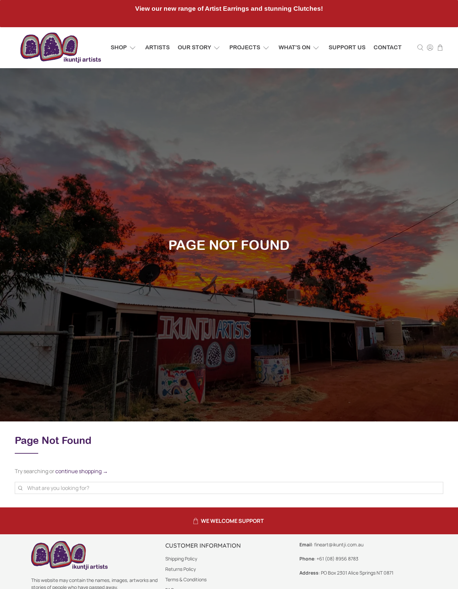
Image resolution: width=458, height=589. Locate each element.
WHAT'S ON (294, 47)
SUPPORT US (347, 47)
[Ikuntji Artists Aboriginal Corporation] (61, 48)
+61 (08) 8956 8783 (337, 558)
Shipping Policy (181, 558)
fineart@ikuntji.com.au (338, 544)
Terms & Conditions (186, 579)
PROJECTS (244, 47)
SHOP (119, 47)
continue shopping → (81, 471)
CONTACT (388, 47)
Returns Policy (180, 569)
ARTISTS (157, 47)
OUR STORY (194, 47)
